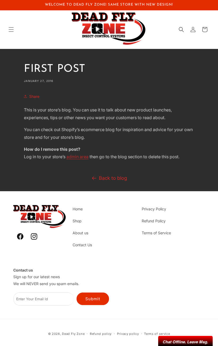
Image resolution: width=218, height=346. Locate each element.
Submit (92, 298)
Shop (77, 221)
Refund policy (101, 334)
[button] (11, 29)
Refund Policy (154, 221)
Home (78, 209)
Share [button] (34, 96)
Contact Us (82, 245)
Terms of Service (156, 233)
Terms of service (157, 334)
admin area (77, 156)
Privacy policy (128, 334)
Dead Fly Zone (73, 334)
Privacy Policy (154, 209)
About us (80, 233)
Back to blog (113, 178)
